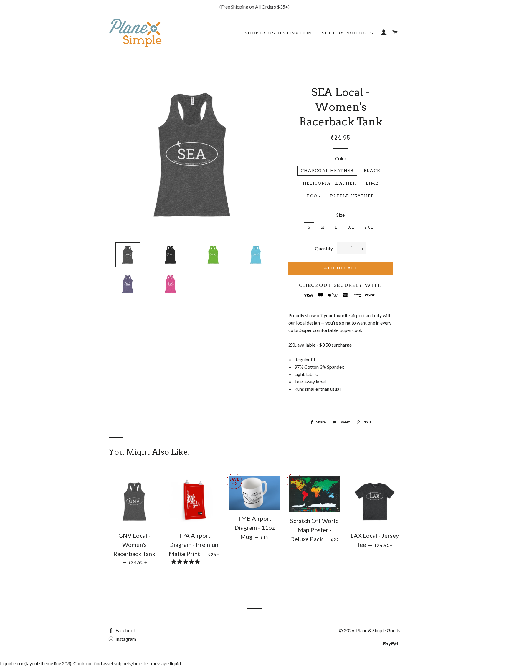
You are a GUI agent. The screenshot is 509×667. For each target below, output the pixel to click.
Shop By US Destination (278, 33)
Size (340, 215)
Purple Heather (352, 196)
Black (372, 170)
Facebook (125, 630)
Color (340, 158)
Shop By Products (347, 33)
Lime (372, 183)
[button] (186, 561)
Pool (313, 196)
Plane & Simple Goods (378, 630)
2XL (369, 227)
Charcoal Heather (327, 170)
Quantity (324, 248)
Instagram (125, 639)
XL (351, 227)
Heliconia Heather (329, 183)
